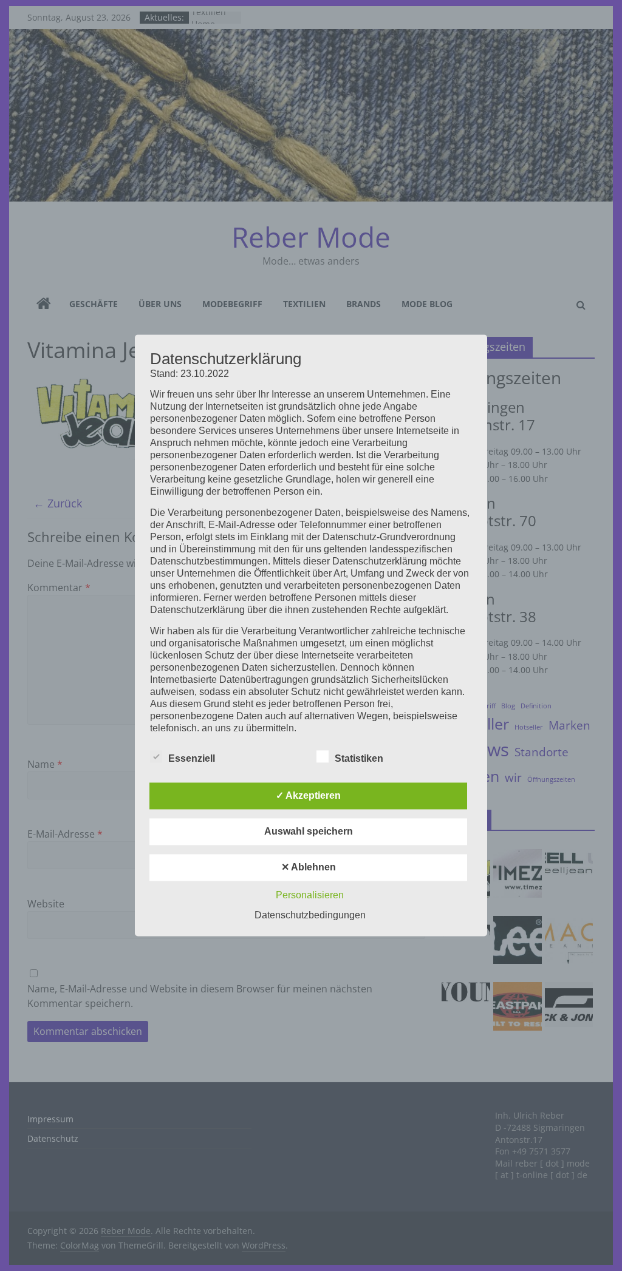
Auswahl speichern (308, 832)
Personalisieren (310, 895)
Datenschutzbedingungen (310, 915)
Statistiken (359, 759)
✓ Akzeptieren (308, 796)
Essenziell (191, 759)
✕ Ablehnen (308, 868)
